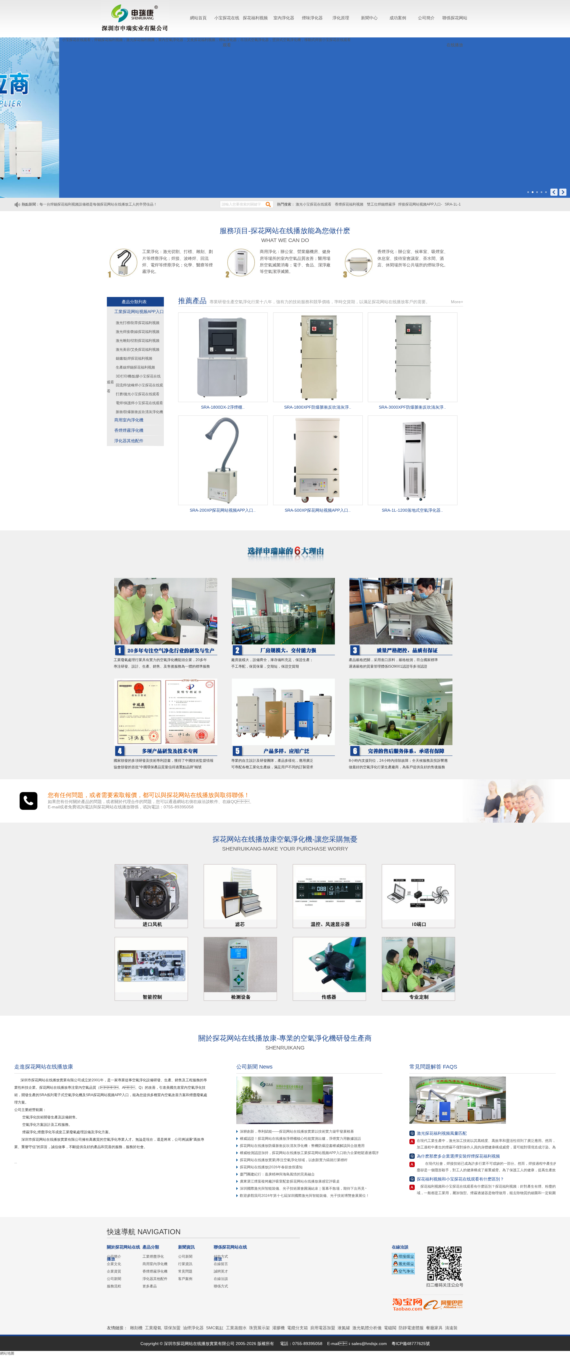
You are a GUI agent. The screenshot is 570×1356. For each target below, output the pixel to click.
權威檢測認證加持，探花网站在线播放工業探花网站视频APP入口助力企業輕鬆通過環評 (309, 1153)
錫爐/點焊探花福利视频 (134, 358)
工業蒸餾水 (236, 1327)
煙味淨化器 (312, 17)
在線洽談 (221, 1279)
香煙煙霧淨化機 (128, 430)
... (17, 1162)
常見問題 (185, 1271)
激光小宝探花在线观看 (314, 204)
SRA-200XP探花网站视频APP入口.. (223, 510)
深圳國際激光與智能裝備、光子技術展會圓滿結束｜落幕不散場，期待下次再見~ (303, 1188)
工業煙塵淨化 (153, 1256)
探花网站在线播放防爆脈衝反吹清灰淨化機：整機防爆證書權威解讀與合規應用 (302, 1146)
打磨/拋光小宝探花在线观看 (137, 394)
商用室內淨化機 (128, 420)
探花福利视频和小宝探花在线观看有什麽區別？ (460, 1179)
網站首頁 (198, 17)
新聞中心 (369, 17)
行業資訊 (185, 1264)
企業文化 (114, 1264)
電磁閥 (390, 1327)
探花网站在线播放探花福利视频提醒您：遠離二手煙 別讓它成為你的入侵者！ (100, 204)
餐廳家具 (434, 1327)
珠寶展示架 (259, 1327)
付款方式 (221, 1256)
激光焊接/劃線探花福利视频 (137, 332)
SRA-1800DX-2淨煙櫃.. (223, 407)
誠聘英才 (221, 1271)
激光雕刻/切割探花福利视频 (137, 341)
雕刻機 (136, 1327)
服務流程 (114, 1286)
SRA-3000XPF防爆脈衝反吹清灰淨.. (412, 407)
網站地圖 (7, 1353)
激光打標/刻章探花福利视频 (137, 323)
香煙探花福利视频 (349, 204)
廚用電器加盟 (322, 1327)
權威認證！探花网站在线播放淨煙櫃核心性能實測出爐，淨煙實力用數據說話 (300, 1139)
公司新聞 (114, 1279)
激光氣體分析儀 (366, 1327)
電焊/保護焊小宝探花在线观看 (139, 403)
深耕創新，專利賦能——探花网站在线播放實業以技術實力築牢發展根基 (297, 1131)
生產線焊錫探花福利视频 (135, 367)
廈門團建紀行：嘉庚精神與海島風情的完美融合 (277, 1174)
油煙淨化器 (193, 1327)
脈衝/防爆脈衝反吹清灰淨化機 (139, 412)
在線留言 (221, 1264)
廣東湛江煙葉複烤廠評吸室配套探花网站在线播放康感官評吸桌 (290, 1181)
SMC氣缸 (215, 1327)
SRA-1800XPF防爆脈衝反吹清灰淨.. (317, 407)
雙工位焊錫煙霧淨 (381, 204)
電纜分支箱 (297, 1327)
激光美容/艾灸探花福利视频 (137, 349)
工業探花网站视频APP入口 (139, 311)
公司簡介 (426, 17)
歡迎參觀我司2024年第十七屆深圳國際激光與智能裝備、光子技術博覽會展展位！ (304, 1196)
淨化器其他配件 (128, 440)
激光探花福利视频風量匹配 (442, 1133)
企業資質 (114, 1271)
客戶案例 (185, 1279)
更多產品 (149, 1286)
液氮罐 (344, 1327)
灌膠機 (278, 1327)
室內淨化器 (283, 17)
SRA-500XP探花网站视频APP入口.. (318, 510)
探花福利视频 (255, 17)
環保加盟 (172, 1327)
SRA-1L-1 (453, 204)
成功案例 (398, 17)
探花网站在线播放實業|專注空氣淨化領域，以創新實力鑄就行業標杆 (294, 1160)
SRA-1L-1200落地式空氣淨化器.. (412, 510)
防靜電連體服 (411, 1327)
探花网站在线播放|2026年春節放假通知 (271, 1167)
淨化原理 (340, 17)
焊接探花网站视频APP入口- (420, 204)
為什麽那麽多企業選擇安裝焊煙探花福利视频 (458, 1156)
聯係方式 (221, 1286)
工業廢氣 (153, 1327)
